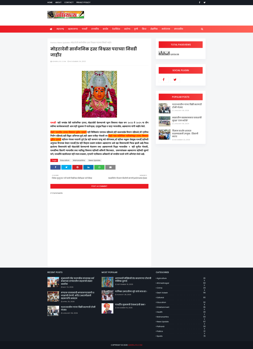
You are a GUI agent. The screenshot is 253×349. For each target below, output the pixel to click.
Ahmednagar (181, 283)
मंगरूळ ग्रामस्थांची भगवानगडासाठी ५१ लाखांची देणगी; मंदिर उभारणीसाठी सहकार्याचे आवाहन (77, 295)
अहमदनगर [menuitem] (73, 29)
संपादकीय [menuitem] (178, 29)
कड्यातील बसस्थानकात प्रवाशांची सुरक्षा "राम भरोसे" (187, 119)
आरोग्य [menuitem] (127, 29)
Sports (181, 336)
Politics (181, 331)
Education (64, 160)
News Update (63, 42)
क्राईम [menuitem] (105, 29)
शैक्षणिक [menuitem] (154, 29)
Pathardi (181, 326)
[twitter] (204, 2)
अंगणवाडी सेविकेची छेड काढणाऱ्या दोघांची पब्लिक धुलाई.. (133, 280)
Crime (181, 288)
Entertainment (181, 307)
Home (49, 2)
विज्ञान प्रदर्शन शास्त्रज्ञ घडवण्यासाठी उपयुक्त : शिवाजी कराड (185, 133)
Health (181, 312)
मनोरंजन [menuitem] (166, 29)
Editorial (181, 297)
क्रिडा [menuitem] (144, 29)
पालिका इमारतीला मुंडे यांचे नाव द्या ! (131, 291)
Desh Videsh (181, 292)
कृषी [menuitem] (136, 29)
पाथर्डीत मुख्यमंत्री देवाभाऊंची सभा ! (130, 304)
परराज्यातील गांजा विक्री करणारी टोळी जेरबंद (187, 106)
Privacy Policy (83, 2)
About (58, 2)
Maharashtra (79, 160)
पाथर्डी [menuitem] (84, 29)
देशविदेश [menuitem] (116, 29)
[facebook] (199, 2)
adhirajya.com (59, 61)
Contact (68, 2)
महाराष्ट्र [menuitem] (60, 29)
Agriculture (181, 278)
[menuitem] (51, 29)
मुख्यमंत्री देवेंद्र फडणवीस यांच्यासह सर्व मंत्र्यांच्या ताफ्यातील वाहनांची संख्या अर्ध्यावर (77, 281)
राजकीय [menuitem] (95, 29)
